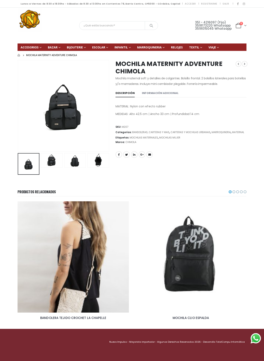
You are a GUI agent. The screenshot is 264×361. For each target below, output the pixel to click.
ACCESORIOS (30, 47)
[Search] (151, 25)
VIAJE (212, 47)
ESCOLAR (98, 47)
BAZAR (53, 47)
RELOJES (177, 47)
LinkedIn (134, 154)
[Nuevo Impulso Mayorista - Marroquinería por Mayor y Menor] (30, 20)
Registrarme (209, 3)
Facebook (119, 154)
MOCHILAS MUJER (169, 137)
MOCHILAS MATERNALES (144, 137)
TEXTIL (194, 47)
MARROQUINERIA (149, 47)
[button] (230, 191)
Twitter (126, 154)
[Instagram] (243, 3)
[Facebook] (238, 3)
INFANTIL (121, 47)
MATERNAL (238, 132)
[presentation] (18, 106)
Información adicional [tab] (160, 93)
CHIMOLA (130, 142)
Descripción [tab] (125, 93)
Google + (142, 154)
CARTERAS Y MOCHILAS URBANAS (190, 132)
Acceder (190, 3)
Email (149, 154)
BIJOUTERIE (75, 47)
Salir (226, 3)
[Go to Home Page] (19, 55)
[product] (73, 257)
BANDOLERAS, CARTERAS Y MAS (150, 132)
